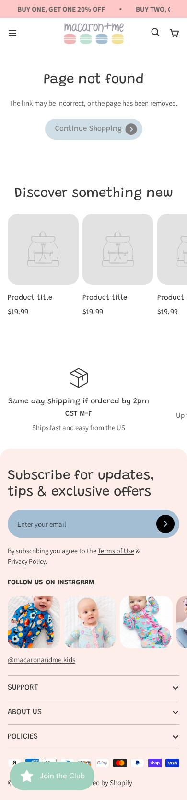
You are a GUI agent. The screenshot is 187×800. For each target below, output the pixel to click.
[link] (93, 129)
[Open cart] (174, 33)
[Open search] (155, 33)
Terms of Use (116, 550)
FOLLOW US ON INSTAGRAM (51, 582)
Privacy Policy (27, 561)
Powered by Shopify (103, 782)
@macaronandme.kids (41, 659)
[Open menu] (12, 33)
